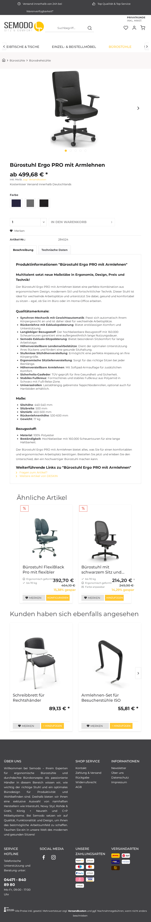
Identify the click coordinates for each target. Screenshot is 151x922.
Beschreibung (23, 250)
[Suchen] (89, 28)
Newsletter (118, 768)
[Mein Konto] (134, 28)
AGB (79, 787)
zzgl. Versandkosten (34, 179)
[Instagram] (53, 857)
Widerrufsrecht (86, 782)
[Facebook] (44, 857)
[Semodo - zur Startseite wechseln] (24, 28)
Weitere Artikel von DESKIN (38, 476)
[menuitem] (69, 28)
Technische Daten (54, 250)
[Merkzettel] (125, 28)
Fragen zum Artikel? (33, 472)
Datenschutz (120, 777)
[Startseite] (4, 60)
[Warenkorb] (143, 28)
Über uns (117, 773)
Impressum (119, 782)
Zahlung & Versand (88, 773)
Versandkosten (77, 910)
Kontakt (81, 768)
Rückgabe (82, 777)
